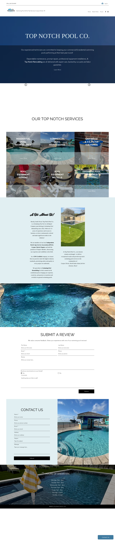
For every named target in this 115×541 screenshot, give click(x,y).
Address (16, 432)
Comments (24, 375)
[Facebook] (105, 11)
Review (23, 357)
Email (22, 351)
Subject (16, 438)
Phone (60, 351)
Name (16, 414)
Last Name (61, 345)
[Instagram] (108, 11)
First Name (24, 345)
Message (16, 444)
